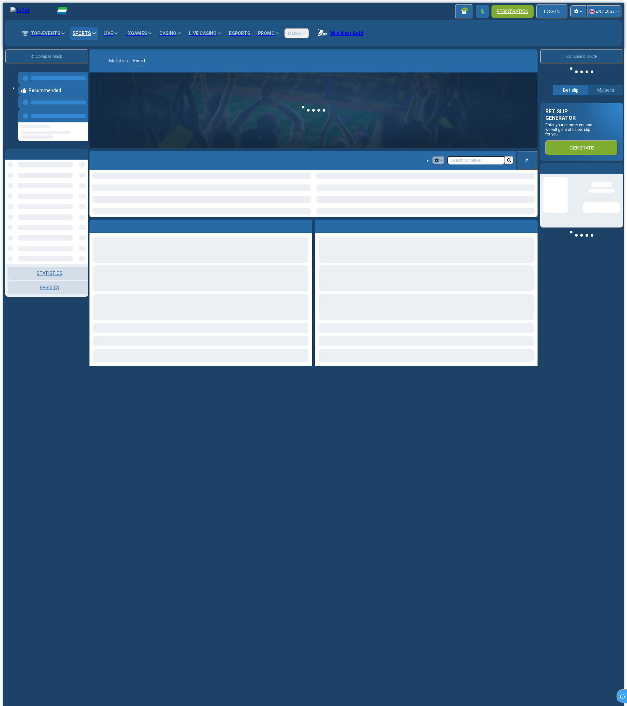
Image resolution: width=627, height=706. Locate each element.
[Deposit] (482, 11)
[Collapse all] (527, 160)
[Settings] (578, 11)
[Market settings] (438, 160)
